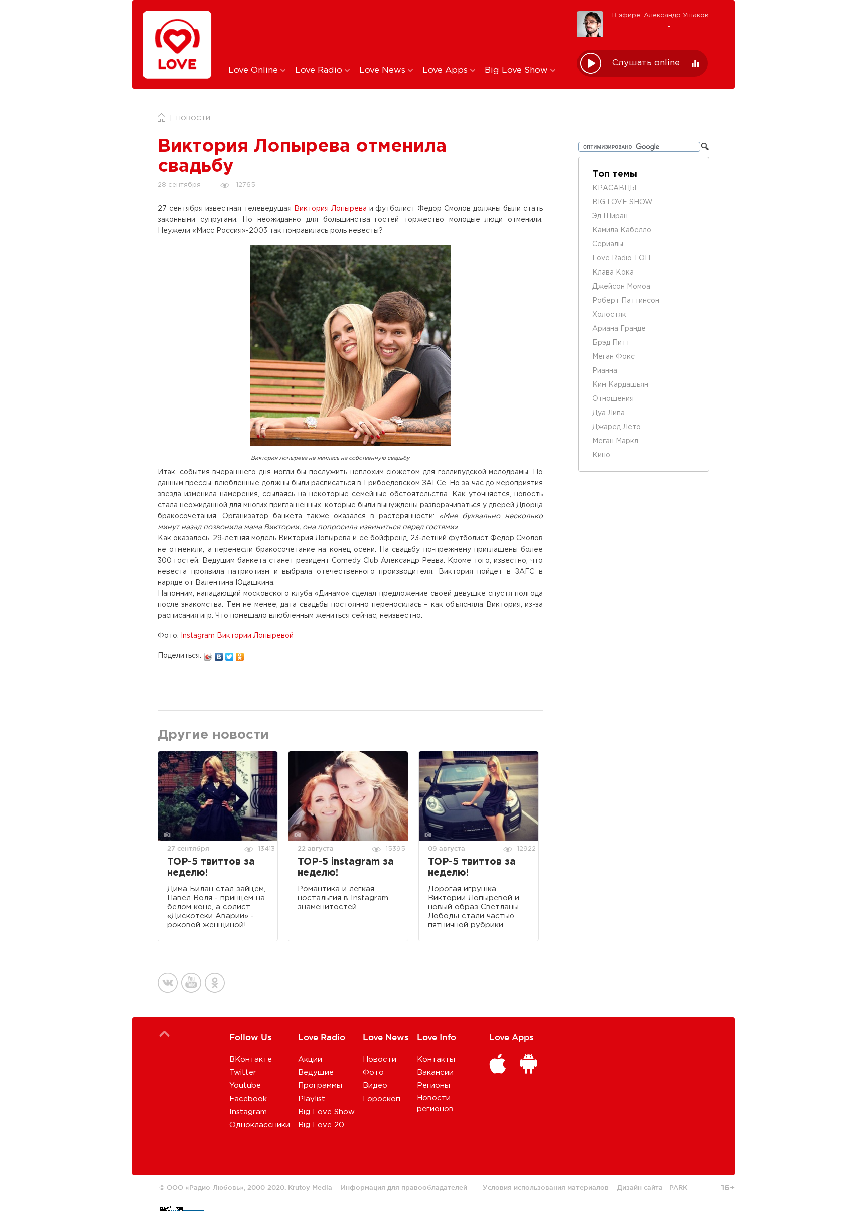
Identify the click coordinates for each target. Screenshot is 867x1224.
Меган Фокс (613, 357)
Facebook (248, 1099)
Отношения (613, 399)
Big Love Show (517, 70)
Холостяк (609, 315)
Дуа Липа (608, 413)
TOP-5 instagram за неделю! (346, 867)
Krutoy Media (310, 1187)
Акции (310, 1059)
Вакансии (435, 1072)
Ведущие (316, 1072)
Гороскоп (381, 1099)
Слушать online (646, 63)
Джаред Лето (616, 427)
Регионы (433, 1085)
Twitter (242, 1072)
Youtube (245, 1085)
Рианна (604, 371)
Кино (601, 455)
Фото (373, 1072)
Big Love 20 (321, 1125)
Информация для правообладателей (404, 1187)
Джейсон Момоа (621, 287)
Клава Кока (613, 272)
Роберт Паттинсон (625, 301)
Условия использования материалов (546, 1187)
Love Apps (446, 70)
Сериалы (607, 244)
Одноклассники (259, 1125)
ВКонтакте (250, 1059)
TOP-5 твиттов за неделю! (211, 867)
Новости (379, 1059)
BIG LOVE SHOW (622, 202)
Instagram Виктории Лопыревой (237, 636)
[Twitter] (229, 654)
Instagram (248, 1112)
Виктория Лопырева (330, 209)
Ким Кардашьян (620, 385)
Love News (383, 70)
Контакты (436, 1059)
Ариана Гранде (619, 329)
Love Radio (320, 70)
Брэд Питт (611, 343)
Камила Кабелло (621, 230)
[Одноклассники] (240, 654)
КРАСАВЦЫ (614, 188)
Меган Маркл (615, 441)
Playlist (311, 1099)
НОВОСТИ (193, 118)
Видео (375, 1085)
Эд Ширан (610, 216)
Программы (320, 1085)
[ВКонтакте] (219, 654)
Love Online (254, 70)
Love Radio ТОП (621, 258)
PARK (678, 1187)
